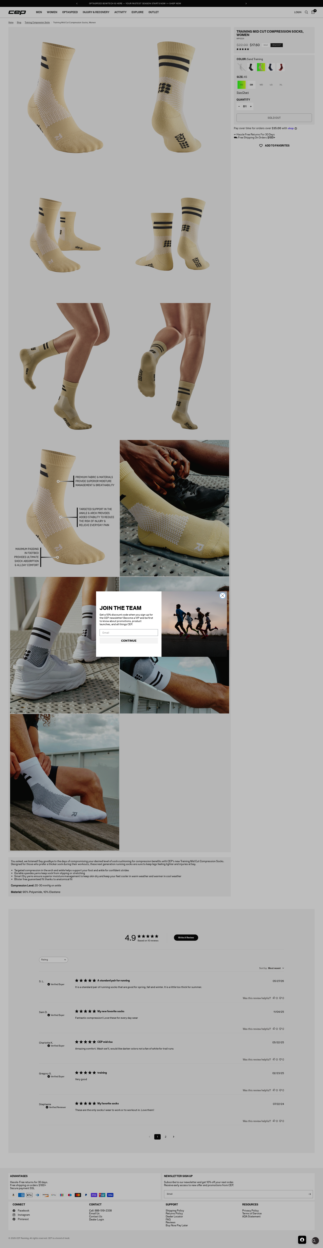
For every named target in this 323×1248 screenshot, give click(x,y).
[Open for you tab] (302, 1240)
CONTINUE (128, 641)
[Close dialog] (223, 596)
